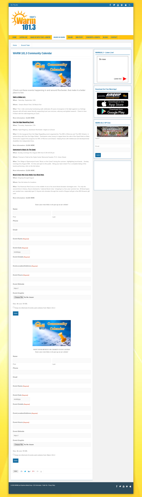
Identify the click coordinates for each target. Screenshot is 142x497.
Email (15, 230)
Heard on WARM (59, 37)
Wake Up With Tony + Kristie (40, 37)
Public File (44, 485)
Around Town (25, 45)
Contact (114, 37)
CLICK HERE (30, 118)
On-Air (70, 37)
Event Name (21, 239)
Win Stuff (79, 37)
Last (53, 217)
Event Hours (21, 275)
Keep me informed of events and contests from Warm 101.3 (35, 308)
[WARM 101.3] (23, 21)
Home (14, 37)
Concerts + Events (93, 37)
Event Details (21, 257)
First (14, 217)
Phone (15, 221)
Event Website (18, 284)
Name (97, 138)
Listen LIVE (23, 37)
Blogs (105, 37)
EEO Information (37, 485)
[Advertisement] (112, 175)
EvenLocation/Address (25, 266)
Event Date (20, 248)
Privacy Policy (51, 485)
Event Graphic (18, 293)
